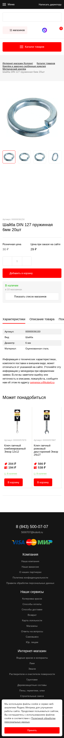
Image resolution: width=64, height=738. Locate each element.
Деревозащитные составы (32, 685)
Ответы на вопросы (32, 631)
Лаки (32, 663)
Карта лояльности (32, 620)
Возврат (32, 615)
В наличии (12, 473)
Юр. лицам (32, 642)
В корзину (13, 482)
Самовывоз (32, 636)
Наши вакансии (30, 566)
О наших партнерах (30, 572)
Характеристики (14, 319)
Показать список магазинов (30, 296)
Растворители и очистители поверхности (32, 674)
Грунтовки (32, 679)
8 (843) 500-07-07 (49, 30)
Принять (32, 730)
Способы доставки (32, 609)
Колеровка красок (32, 598)
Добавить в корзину (21, 273)
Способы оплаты (32, 604)
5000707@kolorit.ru (32, 532)
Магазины (32, 626)
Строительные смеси (32, 696)
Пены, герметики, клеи (32, 690)
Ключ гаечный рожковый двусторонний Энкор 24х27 (46, 450)
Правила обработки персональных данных (30, 583)
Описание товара (42, 319)
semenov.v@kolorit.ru (42, 382)
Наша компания (30, 561)
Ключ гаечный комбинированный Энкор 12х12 (15, 448)
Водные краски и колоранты (32, 657)
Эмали (32, 668)
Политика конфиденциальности (30, 577)
